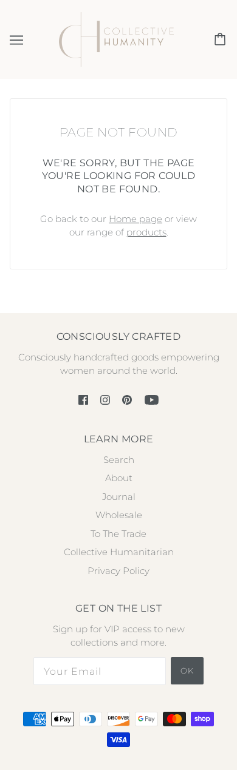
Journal (119, 496)
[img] (83, 399)
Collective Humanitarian (119, 552)
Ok (187, 670)
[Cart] (222, 39)
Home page (135, 219)
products (146, 232)
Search (118, 459)
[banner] (116, 38)
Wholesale (118, 515)
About (118, 478)
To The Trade (118, 533)
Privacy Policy (118, 570)
